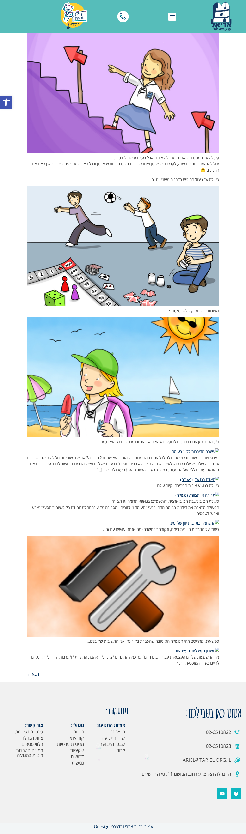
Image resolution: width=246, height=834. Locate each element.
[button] (6, 102)
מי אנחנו (117, 732)
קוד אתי (77, 738)
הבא (33, 674)
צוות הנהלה (32, 738)
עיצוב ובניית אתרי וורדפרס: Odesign (123, 826)
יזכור (121, 750)
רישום (78, 732)
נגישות (78, 763)
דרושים (77, 757)
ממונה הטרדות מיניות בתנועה (29, 752)
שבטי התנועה (112, 744)
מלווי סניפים (32, 744)
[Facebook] (236, 793)
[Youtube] (222, 793)
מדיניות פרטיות (70, 744)
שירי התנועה (113, 738)
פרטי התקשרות (29, 732)
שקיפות (77, 750)
